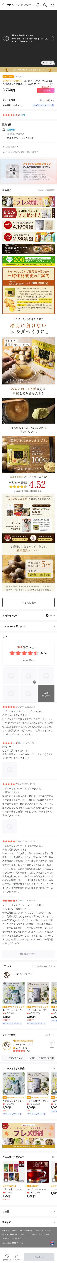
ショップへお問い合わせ (29, 626)
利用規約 (14, 1230)
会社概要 (5, 1230)
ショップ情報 (27, 1035)
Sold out (39, 1258)
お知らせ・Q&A (27, 615)
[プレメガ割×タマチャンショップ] (28, 1135)
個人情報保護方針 (27, 1230)
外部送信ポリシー (43, 1230)
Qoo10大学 (14, 1234)
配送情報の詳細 (9, 147)
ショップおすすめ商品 (13, 1068)
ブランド (27, 966)
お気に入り (7, 1260)
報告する (6, 1222)
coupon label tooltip (21, 105)
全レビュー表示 (27, 954)
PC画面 (5, 1234)
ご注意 (5, 1211)
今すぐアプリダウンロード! (31, 1234)
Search (45, 5)
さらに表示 (30, 602)
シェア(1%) (17, 1260)
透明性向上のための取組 (12, 1238)
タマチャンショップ (23, 4)
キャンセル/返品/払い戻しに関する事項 (19, 152)
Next (51, 38)
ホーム (47, 1234)
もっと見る (28, 660)
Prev (6, 38)
